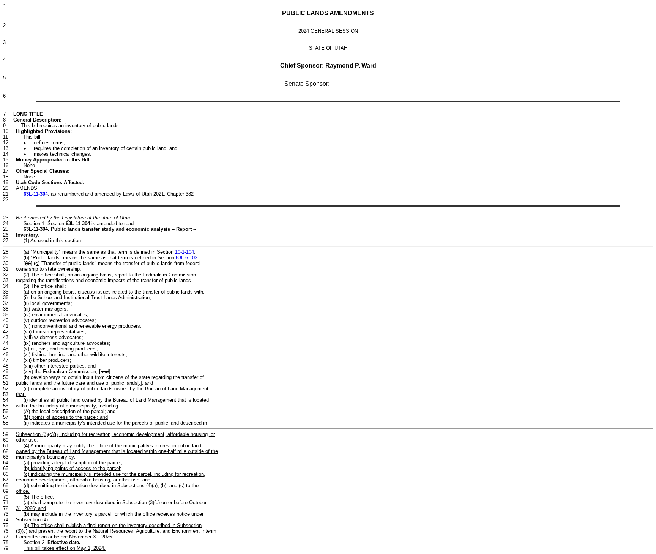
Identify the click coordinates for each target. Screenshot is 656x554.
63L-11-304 (36, 194)
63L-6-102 (186, 257)
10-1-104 (184, 252)
